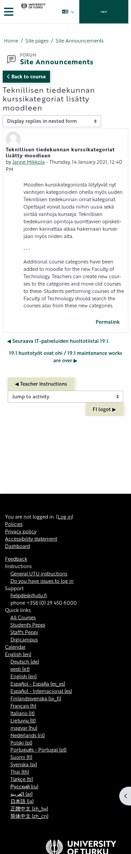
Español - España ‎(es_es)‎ (37, 683)
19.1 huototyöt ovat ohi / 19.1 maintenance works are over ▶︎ (65, 356)
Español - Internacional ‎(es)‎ (41, 691)
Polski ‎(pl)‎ (21, 742)
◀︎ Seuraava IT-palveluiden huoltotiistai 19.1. (58, 340)
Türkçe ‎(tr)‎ (21, 779)
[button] (68, 11)
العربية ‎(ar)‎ (21, 793)
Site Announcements (79, 40)
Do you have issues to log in (42, 581)
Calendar (15, 646)
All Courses (23, 617)
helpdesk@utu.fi (28, 595)
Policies (14, 524)
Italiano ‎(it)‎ (22, 713)
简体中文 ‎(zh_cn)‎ (29, 816)
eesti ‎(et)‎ (20, 669)
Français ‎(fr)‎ (23, 705)
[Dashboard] (32, 11)
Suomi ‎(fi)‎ (21, 757)
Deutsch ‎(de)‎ (24, 661)
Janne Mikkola (28, 161)
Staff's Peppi (24, 632)
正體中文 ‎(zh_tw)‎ (29, 808)
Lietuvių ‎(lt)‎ (23, 720)
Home (11, 40)
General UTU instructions (38, 573)
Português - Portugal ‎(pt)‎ (38, 749)
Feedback (16, 558)
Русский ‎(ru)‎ (24, 786)
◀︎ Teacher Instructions (41, 383)
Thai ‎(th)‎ (19, 771)
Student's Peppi (27, 624)
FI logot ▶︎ (104, 409)
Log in (104, 11)
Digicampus (24, 639)
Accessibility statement (31, 538)
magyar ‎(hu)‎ (23, 727)
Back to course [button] (28, 76)
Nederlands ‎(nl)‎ (27, 735)
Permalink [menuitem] (108, 321)
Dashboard (17, 546)
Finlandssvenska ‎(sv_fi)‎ (35, 698)
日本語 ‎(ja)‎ (22, 801)
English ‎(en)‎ (18, 654)
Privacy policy (20, 531)
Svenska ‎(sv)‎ (23, 764)
